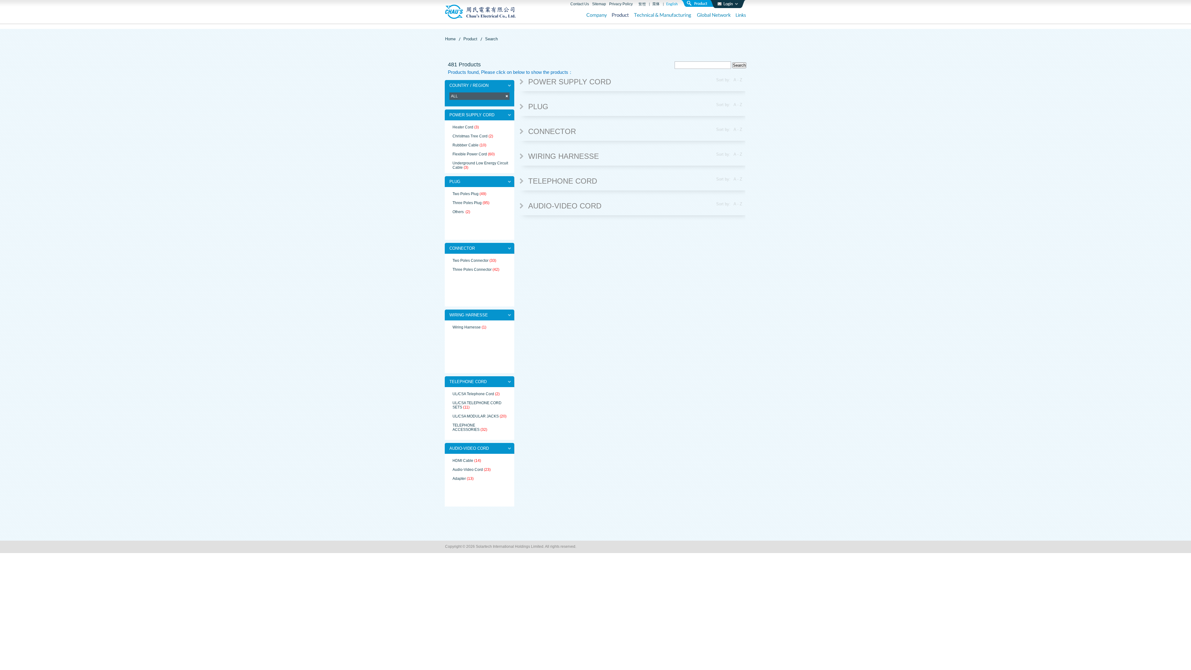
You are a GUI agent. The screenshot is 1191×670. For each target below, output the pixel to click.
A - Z (738, 80)
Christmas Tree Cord (470, 136)
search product (699, 3)
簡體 (656, 4)
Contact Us (579, 4)
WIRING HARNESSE (468, 315)
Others (459, 212)
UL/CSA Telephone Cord (473, 394)
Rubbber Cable (466, 145)
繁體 (642, 4)
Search (491, 39)
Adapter (459, 478)
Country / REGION (468, 85)
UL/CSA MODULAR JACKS (476, 416)
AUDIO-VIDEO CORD (469, 448)
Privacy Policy (621, 4)
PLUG (454, 181)
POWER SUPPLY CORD (471, 115)
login (728, 4)
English (672, 4)
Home (450, 39)
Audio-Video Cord (468, 469)
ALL (454, 96)
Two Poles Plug (466, 194)
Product (620, 16)
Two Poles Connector (470, 260)
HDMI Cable (463, 460)
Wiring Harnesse (467, 327)
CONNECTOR (462, 248)
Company (597, 16)
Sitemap (599, 4)
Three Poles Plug (467, 203)
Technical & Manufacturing (663, 16)
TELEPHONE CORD (468, 381)
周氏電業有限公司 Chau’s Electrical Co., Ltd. (480, 12)
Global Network (714, 16)
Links (741, 16)
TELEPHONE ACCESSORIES (466, 427)
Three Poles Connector (472, 269)
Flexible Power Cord (470, 154)
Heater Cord (463, 127)
